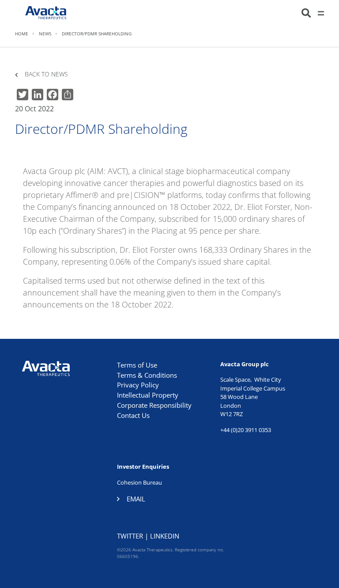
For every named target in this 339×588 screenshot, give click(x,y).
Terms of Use (137, 364)
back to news (46, 74)
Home (21, 33)
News (45, 33)
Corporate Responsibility (154, 405)
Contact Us (133, 415)
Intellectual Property (147, 395)
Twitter (130, 535)
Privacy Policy (138, 384)
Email (136, 498)
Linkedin (164, 535)
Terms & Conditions (147, 375)
